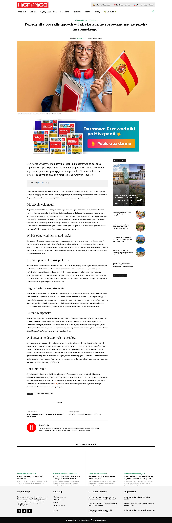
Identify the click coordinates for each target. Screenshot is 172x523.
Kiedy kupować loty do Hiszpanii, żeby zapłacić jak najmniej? (45, 415)
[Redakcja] (31, 427)
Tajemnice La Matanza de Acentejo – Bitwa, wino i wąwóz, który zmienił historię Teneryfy (123, 265)
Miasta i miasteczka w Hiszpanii (65, 473)
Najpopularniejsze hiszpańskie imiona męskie (139, 510)
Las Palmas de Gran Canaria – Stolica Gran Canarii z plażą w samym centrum (122, 239)
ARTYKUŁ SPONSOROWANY (44, 394)
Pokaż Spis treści (43, 183)
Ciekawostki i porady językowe (86, 20)
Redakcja (80, 38)
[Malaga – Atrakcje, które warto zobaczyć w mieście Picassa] (68, 461)
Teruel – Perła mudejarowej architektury (85, 414)
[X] (70, 402)
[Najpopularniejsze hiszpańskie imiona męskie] (103, 461)
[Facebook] (66, 402)
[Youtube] (24, 511)
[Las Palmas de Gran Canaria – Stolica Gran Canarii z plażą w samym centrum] (140, 239)
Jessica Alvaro (119, 203)
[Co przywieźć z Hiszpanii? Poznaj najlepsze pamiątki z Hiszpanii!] (139, 461)
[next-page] (141, 167)
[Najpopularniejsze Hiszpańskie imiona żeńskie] (32, 461)
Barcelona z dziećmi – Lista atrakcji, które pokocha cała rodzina (122, 213)
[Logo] (32, 5)
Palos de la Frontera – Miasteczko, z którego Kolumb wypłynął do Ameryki (123, 252)
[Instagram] (19, 511)
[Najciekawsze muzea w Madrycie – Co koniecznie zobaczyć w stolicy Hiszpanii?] (129, 185)
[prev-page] (138, 167)
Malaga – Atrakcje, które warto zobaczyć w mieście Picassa (66, 477)
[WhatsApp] (79, 402)
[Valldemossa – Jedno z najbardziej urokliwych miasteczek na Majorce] (140, 227)
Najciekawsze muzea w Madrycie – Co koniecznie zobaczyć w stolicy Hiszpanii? (128, 197)
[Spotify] (29, 511)
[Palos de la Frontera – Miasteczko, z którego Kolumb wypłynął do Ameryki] (140, 252)
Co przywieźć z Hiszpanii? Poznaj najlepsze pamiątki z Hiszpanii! (138, 477)
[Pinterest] (75, 402)
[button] (153, 11)
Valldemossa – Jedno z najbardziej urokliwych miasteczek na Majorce (121, 226)
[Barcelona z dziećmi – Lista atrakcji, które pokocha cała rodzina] (140, 214)
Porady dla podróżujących (134, 473)
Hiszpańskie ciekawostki (26, 473)
